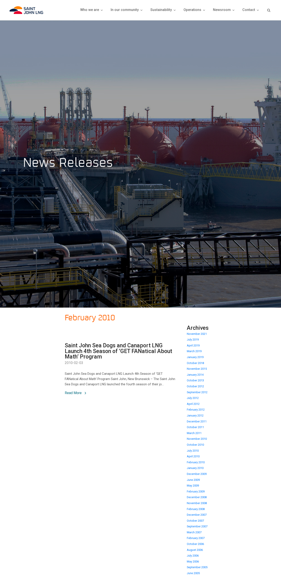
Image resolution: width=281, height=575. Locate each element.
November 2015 (197, 368)
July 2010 (193, 450)
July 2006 (193, 555)
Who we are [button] (90, 10)
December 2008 (197, 497)
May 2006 (193, 561)
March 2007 (194, 532)
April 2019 (193, 345)
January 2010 (195, 468)
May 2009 (193, 485)
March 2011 (194, 433)
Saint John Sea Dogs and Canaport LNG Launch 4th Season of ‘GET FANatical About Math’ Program (118, 351)
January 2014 (195, 374)
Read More (74, 393)
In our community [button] (125, 10)
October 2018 (195, 363)
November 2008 (197, 503)
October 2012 (195, 386)
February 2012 (196, 409)
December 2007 (197, 514)
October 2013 (195, 380)
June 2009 (193, 479)
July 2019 (193, 339)
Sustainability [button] (161, 10)
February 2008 (196, 509)
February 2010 (196, 462)
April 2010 (193, 456)
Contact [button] (249, 10)
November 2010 (197, 438)
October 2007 (195, 520)
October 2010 (195, 444)
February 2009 (196, 491)
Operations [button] (193, 10)
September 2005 (197, 567)
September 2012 (197, 392)
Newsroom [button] (222, 10)
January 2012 (195, 415)
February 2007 (196, 538)
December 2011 (197, 421)
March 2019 (194, 351)
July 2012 (193, 398)
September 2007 (197, 526)
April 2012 (193, 404)
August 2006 (195, 550)
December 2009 (197, 474)
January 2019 (195, 357)
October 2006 (195, 544)
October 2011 (195, 427)
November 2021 (197, 333)
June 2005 (193, 573)
